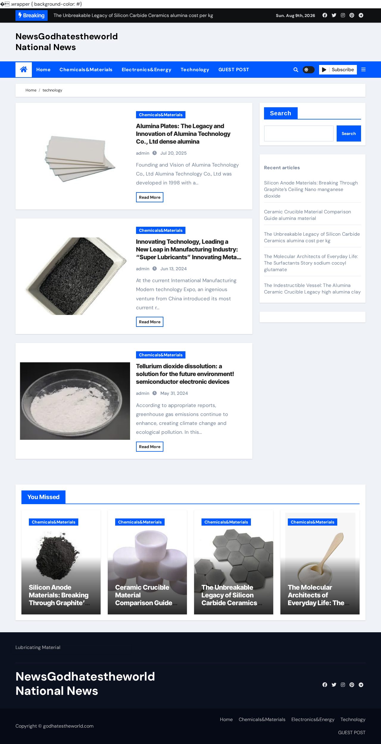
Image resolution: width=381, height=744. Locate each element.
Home (43, 69)
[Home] (23, 69)
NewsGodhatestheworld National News (66, 42)
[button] (363, 70)
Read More (149, 197)
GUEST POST (233, 69)
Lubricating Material (37, 647)
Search (281, 113)
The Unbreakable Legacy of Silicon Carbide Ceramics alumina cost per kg (312, 237)
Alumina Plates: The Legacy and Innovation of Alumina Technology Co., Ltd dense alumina (183, 133)
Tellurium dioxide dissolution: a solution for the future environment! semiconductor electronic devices (185, 374)
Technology (195, 69)
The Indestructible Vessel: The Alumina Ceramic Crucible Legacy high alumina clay (312, 288)
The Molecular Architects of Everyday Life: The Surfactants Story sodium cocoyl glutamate (311, 263)
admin (142, 153)
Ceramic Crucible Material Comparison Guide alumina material (307, 215)
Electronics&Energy (147, 69)
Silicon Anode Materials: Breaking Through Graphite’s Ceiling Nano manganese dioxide (311, 189)
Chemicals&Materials (86, 69)
